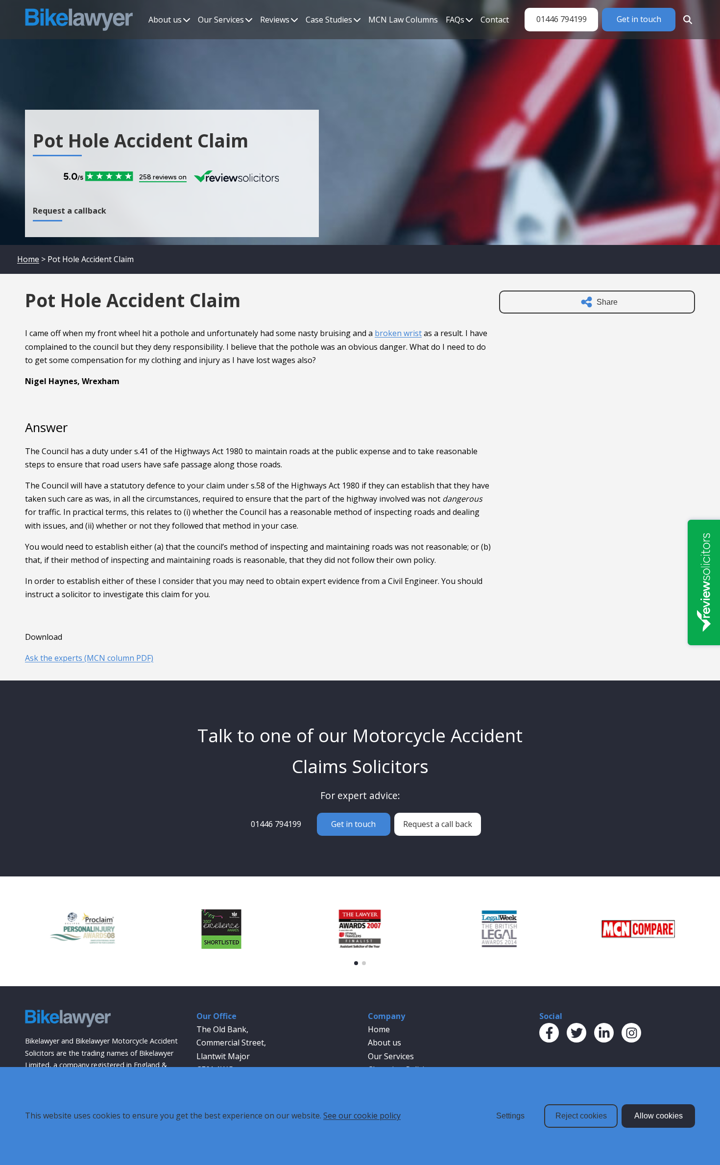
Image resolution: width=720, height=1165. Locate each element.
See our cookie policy (362, 1115)
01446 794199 (561, 19)
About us (165, 19)
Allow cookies (658, 1116)
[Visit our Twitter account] (576, 1033)
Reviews (274, 19)
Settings (510, 1116)
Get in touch (639, 19)
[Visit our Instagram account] (631, 1033)
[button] (356, 963)
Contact (494, 19)
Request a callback (69, 210)
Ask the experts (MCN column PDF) (89, 658)
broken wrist (398, 333)
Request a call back (437, 824)
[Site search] (685, 19)
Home (28, 259)
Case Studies (329, 19)
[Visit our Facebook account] (549, 1033)
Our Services (221, 19)
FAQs (455, 19)
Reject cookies (581, 1116)
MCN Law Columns (403, 19)
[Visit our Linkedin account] (604, 1033)
